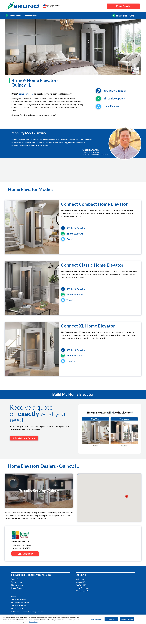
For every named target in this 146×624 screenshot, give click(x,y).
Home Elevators (17, 588)
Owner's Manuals (18, 605)
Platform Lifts (17, 585)
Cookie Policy (33, 622)
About (13, 596)
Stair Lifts (15, 579)
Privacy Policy (17, 608)
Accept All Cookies (127, 619)
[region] (73, 619)
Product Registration (20, 602)
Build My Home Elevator (24, 438)
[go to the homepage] (22, 6)
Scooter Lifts (16, 582)
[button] (126, 497)
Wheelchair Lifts (82, 591)
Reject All (111, 619)
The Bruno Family (18, 599)
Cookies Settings (96, 619)
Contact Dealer (25, 553)
